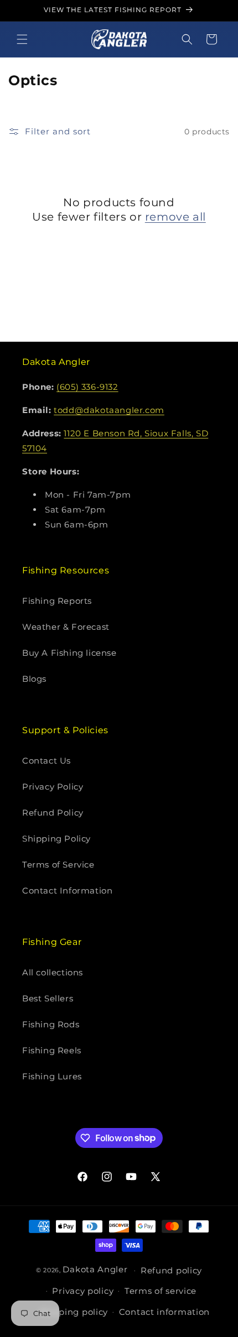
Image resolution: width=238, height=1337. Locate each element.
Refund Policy (53, 812)
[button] (22, 39)
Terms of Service (58, 864)
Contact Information (67, 890)
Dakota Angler (95, 1269)
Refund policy (171, 1270)
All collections (52, 972)
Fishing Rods (50, 1024)
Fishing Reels (51, 1050)
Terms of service (160, 1291)
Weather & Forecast (66, 627)
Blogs (34, 678)
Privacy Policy (52, 786)
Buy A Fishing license (69, 652)
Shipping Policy (56, 838)
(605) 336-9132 (87, 387)
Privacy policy (82, 1291)
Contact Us (46, 760)
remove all (175, 216)
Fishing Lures (52, 1076)
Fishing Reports (57, 601)
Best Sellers (47, 998)
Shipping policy (73, 1312)
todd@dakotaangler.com (109, 410)
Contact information (164, 1312)
